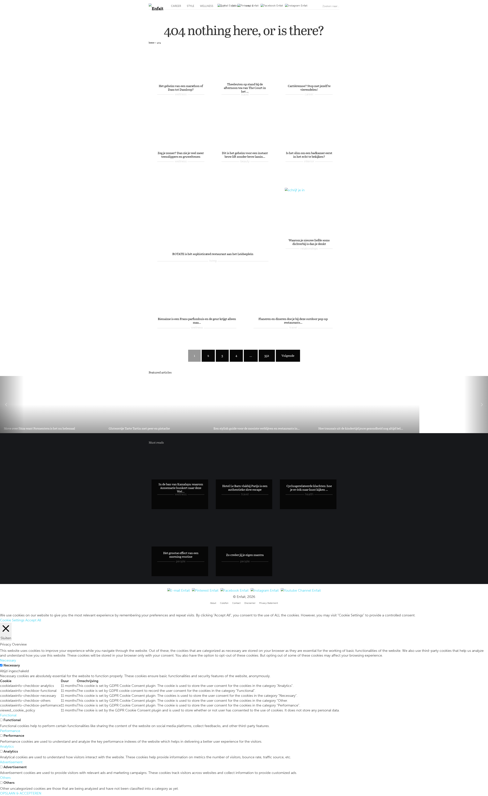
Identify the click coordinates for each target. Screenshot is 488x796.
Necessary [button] (8, 660)
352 (266, 355)
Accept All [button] (33, 620)
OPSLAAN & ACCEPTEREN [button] (20, 793)
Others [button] (5, 778)
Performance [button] (10, 731)
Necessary (11, 665)
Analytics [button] (7, 746)
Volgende (288, 355)
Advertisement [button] (11, 762)
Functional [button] (8, 715)
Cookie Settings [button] (12, 620)
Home (151, 42)
